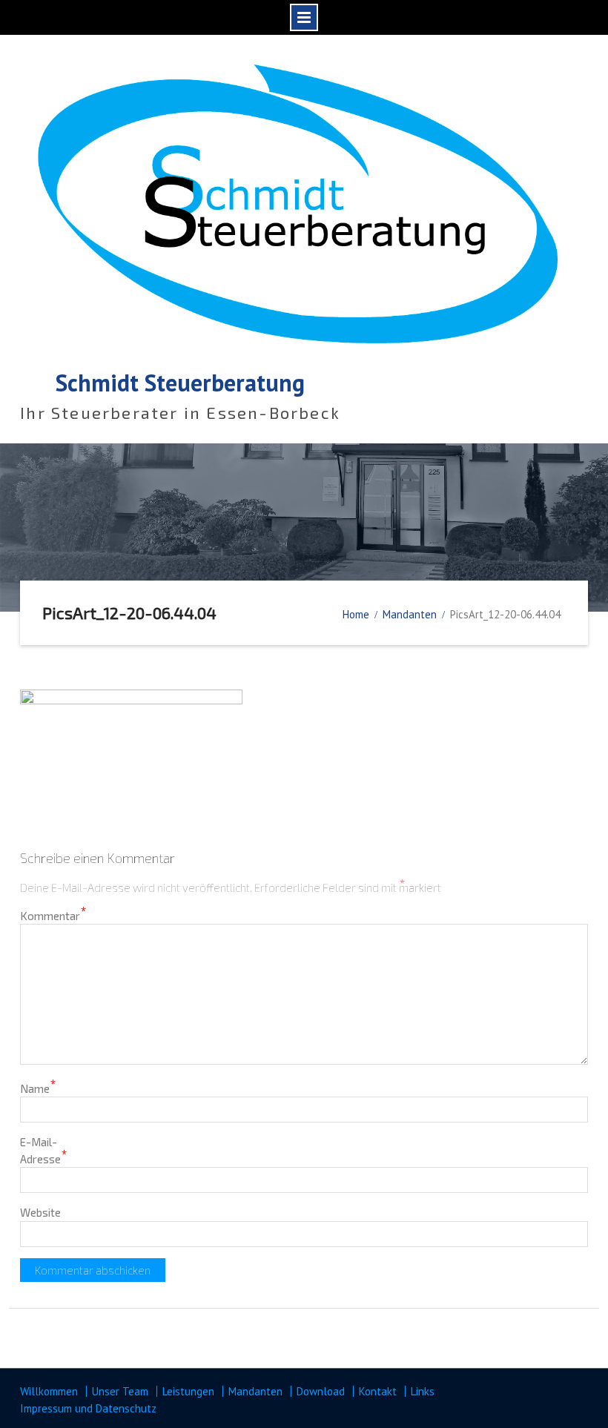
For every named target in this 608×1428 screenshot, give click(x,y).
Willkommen (49, 1391)
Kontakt (378, 1391)
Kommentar (53, 915)
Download (321, 1391)
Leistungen (188, 1391)
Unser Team (120, 1391)
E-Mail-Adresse (43, 1150)
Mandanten (255, 1391)
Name (38, 1087)
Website (40, 1212)
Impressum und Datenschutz (88, 1408)
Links (422, 1391)
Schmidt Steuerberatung (180, 382)
